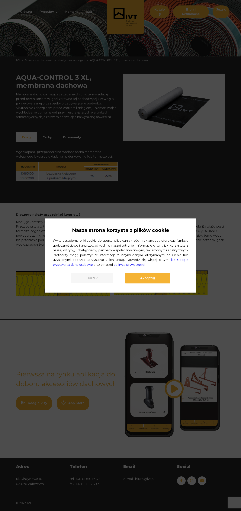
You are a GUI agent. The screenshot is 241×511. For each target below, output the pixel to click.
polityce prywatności (129, 265)
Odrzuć (92, 278)
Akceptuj (147, 278)
